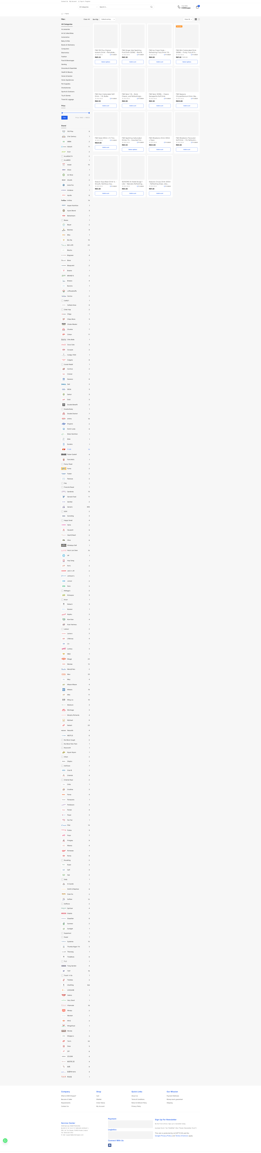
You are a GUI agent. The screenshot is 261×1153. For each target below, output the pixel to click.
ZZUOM (70, 1056)
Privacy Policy (136, 1106)
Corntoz (70, 369)
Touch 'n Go (68, 975)
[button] (196, 19)
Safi (68, 870)
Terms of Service (181, 1136)
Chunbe (70, 329)
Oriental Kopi (68, 780)
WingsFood (71, 1026)
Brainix (69, 270)
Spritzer (70, 908)
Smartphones (66, 88)
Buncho (69, 286)
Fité (65, 483)
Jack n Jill (70, 571)
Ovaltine (70, 789)
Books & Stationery (68, 45)
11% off (179, 26)
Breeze (69, 281)
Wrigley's (70, 1036)
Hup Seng (70, 560)
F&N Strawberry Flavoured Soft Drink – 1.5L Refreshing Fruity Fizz (186, 140)
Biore (69, 260)
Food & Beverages (67, 60)
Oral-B (69, 770)
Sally (65, 879)
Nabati (69, 725)
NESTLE (70, 735)
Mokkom (70, 705)
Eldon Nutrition (72, 434)
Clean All (87, 19)
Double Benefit (72, 404)
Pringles (70, 840)
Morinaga (70, 710)
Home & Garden (66, 76)
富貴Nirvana (71, 1072)
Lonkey (69, 649)
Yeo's (69, 1041)
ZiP (68, 1051)
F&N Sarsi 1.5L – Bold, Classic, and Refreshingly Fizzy (131, 96)
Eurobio (69, 444)
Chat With (184, 6)
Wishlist (98, 1099)
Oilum (66, 757)
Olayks (69, 761)
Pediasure (70, 805)
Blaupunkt (70, 265)
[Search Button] (152, 7)
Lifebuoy (70, 638)
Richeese (70, 850)
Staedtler (70, 918)
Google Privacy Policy (163, 1136)
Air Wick (70, 175)
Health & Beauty (67, 72)
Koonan (69, 609)
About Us (135, 1096)
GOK (65, 511)
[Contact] (180, 6)
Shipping (170, 1103)
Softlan (69, 899)
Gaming (64, 64)
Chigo (69, 314)
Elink (69, 439)
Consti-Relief (68, 364)
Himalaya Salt (72, 545)
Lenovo (69, 633)
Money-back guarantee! (175, 1099)
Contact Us (65, 1106)
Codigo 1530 (71, 355)
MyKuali (70, 720)
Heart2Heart (71, 535)
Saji (68, 875)
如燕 (68, 1066)
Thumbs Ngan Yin (73, 946)
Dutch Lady (71, 429)
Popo (69, 835)
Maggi (69, 659)
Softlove (67, 904)
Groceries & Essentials (69, 68)
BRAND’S (70, 276)
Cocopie (70, 350)
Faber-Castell (72, 454)
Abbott (69, 146)
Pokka (69, 830)
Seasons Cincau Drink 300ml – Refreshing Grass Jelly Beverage (160, 184)
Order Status (100, 1103)
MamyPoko (71, 669)
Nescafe (70, 730)
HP (68, 555)
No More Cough (69, 740)
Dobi (68, 399)
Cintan (69, 334)
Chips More (71, 319)
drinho (69, 419)
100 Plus (70, 131)
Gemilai (69, 502)
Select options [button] (105, 62)
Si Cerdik (70, 884)
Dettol (69, 394)
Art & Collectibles (67, 33)
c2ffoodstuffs (72, 291)
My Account (100, 1106)
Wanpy (69, 1010)
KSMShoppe (185, 8)
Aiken (69, 170)
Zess (69, 1046)
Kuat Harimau (72, 624)
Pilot (68, 825)
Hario (69, 525)
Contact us (64, 1)
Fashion (64, 56)
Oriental (70, 775)
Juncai (69, 581)
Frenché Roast (69, 487)
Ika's (69, 566)
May (68, 679)
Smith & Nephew (73, 889)
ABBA (69, 141)
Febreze (70, 479)
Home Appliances (67, 80)
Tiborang (70, 952)
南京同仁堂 (71, 1061)
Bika (68, 235)
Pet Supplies (65, 84)
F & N (69, 449)
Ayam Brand (71, 210)
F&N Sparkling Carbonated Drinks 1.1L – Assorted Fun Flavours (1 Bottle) (132, 140)
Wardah (70, 1015)
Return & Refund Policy (139, 1103)
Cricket (69, 374)
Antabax (70, 190)
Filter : (63, 19)
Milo (68, 695)
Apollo (69, 195)
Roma (69, 856)
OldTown (67, 766)
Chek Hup (67, 309)
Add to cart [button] (132, 62)
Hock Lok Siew (72, 550)
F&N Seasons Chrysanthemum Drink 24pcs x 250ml (187, 96)
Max (68, 674)
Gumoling (70, 516)
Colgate (70, 360)
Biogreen (70, 255)
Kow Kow (70, 619)
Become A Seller (66, 1099)
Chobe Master (72, 324)
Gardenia (70, 491)
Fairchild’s (70, 459)
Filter (64, 117)
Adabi (69, 165)
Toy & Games (66, 95)
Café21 (66, 300)
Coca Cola (70, 344)
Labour (66, 629)
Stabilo (69, 913)
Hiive (69, 540)
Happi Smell (68, 520)
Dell (68, 384)
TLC (65, 961)
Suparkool (67, 933)
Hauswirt (70, 530)
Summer (70, 923)
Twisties (70, 980)
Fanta (69, 468)
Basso (66, 220)
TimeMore (70, 957)
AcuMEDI (67, 160)
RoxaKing (67, 860)
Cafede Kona (71, 305)
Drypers (70, 424)
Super (66, 937)
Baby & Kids (65, 41)
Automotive (65, 37)
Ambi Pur (70, 185)
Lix (68, 644)
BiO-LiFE (70, 245)
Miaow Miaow (72, 684)
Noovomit (67, 748)
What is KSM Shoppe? (68, 1096)
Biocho (69, 250)
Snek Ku (70, 894)
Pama (69, 794)
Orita (69, 784)
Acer (69, 152)
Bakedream (71, 216)
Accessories (65, 29)
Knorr (66, 599)
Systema (70, 941)
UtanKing (70, 985)
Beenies (70, 230)
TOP (68, 971)
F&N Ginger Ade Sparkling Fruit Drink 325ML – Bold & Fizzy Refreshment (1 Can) (132, 52)
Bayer (69, 225)
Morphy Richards (73, 715)
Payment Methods (173, 1096)
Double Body (68, 409)
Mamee (69, 664)
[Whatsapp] (5, 1140)
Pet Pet (69, 820)
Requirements (65, 1103)
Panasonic (70, 799)
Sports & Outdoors (67, 91)
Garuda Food (71, 497)
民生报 (69, 1077)
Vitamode (70, 1005)
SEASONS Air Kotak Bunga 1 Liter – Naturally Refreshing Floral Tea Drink (132, 184)
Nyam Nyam (71, 752)
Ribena (69, 845)
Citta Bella (70, 339)
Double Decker (72, 413)
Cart (97, 1096)
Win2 (69, 1021)
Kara (68, 586)
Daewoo (70, 379)
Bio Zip (69, 240)
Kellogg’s (67, 590)
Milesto (69, 689)
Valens (69, 995)
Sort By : (96, 19)
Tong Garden (71, 966)
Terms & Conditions (138, 1099)
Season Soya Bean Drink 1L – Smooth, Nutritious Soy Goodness (105, 184)
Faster (69, 474)
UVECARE (70, 990)
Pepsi (69, 815)
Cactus (69, 296)
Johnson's (70, 576)
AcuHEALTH (68, 156)
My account (73, 1)
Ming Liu (70, 700)
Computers (65, 49)
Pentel (69, 810)
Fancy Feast (68, 464)
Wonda (69, 1031)
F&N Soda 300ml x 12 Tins (104, 138)
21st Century (71, 136)
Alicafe (69, 180)
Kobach (69, 604)
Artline (69, 200)
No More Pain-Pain (70, 744)
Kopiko (69, 614)
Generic (70, 507)
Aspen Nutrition (72, 205)
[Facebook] (109, 1145)
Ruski (69, 865)
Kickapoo (70, 595)
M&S (69, 654)
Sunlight (70, 929)
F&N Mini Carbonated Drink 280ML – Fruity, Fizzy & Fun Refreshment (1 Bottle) (186, 52)
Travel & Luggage (67, 99)
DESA (69, 389)
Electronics (65, 52)
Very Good (71, 1000)
